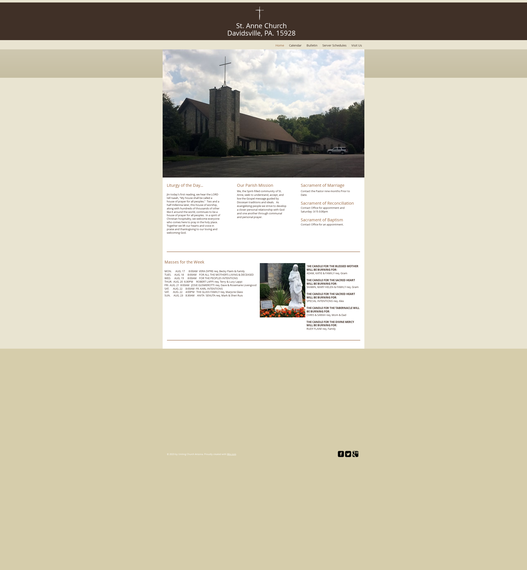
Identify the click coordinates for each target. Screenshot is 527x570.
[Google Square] (355, 454)
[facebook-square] (341, 454)
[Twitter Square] (348, 454)
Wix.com (231, 454)
